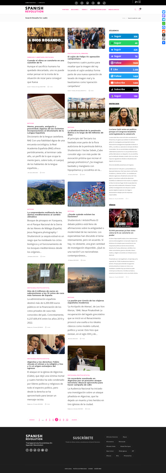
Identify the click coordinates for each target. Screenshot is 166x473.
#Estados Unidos (110, 446)
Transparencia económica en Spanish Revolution (39, 444)
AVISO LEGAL (68, 469)
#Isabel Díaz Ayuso (125, 446)
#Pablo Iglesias (123, 451)
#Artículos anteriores (112, 437)
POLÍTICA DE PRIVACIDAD (80, 469)
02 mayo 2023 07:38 (40, 86)
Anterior (31, 419)
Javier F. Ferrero (31, 86)
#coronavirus (110, 441)
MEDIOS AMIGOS (113, 9)
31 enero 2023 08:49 (38, 327)
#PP (133, 451)
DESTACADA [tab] (114, 104)
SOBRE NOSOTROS (30, 2)
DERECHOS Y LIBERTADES (35, 57)
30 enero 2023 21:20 (73, 338)
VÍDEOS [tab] (112, 205)
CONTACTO (41, 2)
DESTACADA (49, 57)
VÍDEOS (84, 9)
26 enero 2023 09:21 (78, 409)
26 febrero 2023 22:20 (33, 256)
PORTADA (65, 9)
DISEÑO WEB (97, 469)
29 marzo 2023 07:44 (81, 90)
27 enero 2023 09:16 (38, 404)
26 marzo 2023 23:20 (33, 172)
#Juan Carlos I (110, 451)
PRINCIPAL (84, 53)
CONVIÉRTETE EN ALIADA (98, 9)
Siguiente (74, 419)
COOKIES (90, 469)
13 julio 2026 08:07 (119, 277)
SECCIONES (74, 9)
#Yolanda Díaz (128, 456)
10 (67, 419)
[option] (124, 154)
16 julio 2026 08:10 (119, 198)
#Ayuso (125, 437)
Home (123, 18)
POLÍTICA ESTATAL (74, 53)
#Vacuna (108, 456)
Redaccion (30, 327)
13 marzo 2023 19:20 (73, 174)
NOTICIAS (30, 123)
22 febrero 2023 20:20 (73, 260)
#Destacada (122, 441)
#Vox (117, 456)
